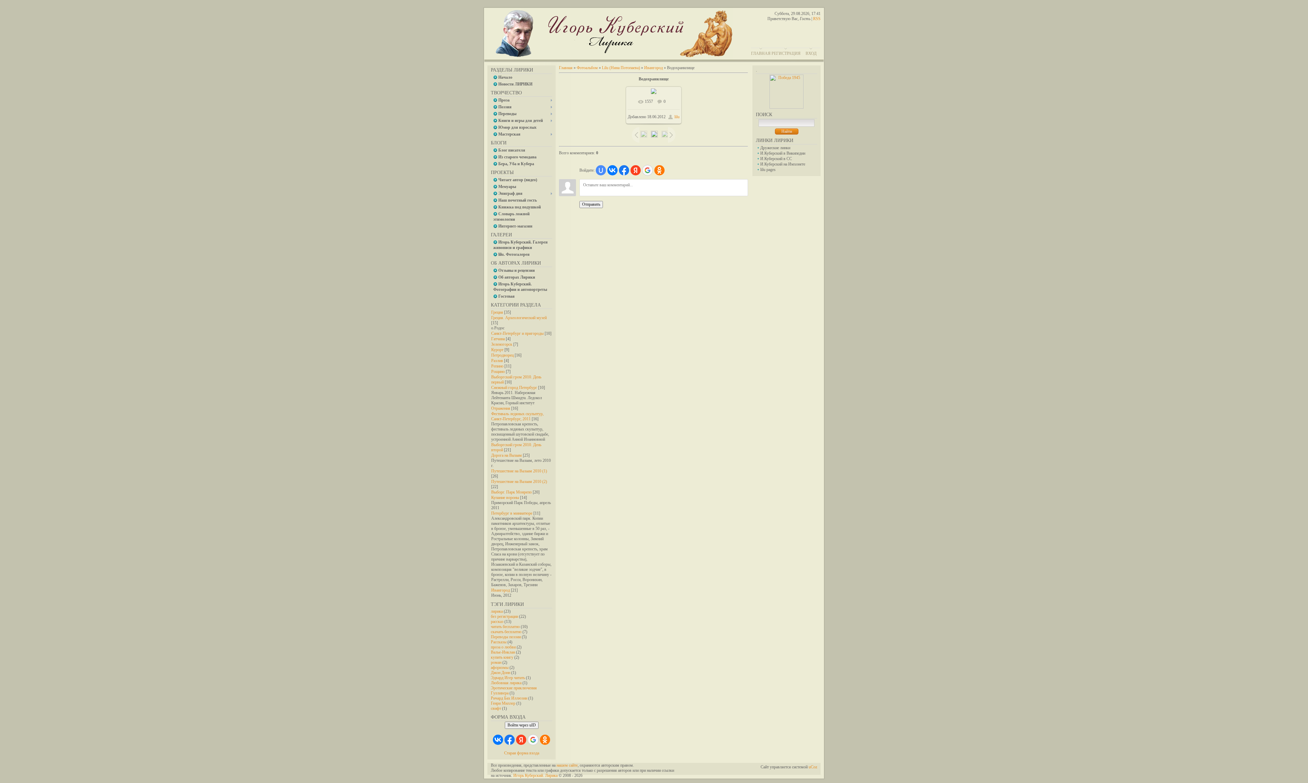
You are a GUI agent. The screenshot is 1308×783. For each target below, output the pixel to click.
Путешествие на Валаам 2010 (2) (519, 481)
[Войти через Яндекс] (521, 740)
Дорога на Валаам (506, 455)
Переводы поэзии (506, 637)
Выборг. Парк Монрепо (511, 492)
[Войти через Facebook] (509, 740)
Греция (497, 312)
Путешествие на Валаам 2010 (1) (519, 471)
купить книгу (502, 657)
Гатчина (498, 338)
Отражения (500, 408)
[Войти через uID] (601, 170)
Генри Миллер (503, 703)
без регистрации (504, 616)
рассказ (497, 621)
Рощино (498, 371)
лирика (497, 611)
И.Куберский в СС (776, 158)
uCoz (813, 767)
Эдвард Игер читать (508, 677)
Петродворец (502, 355)
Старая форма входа (521, 753)
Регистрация (786, 53)
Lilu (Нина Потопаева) (621, 67)
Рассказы (499, 642)
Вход (811, 53)
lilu (677, 116)
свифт (496, 708)
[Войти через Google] (533, 739)
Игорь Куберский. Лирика (535, 775)
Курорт (497, 349)
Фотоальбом (587, 67)
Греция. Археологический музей (519, 317)
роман (496, 662)
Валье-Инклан (503, 652)
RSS (817, 18)
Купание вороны (505, 497)
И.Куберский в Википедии (782, 153)
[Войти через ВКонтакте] (498, 740)
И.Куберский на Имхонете (782, 164)
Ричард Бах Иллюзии (509, 698)
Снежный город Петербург (514, 387)
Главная (760, 53)
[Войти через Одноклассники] (545, 740)
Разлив (497, 360)
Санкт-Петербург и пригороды (517, 333)
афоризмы (500, 667)
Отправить (591, 204)
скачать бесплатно (506, 631)
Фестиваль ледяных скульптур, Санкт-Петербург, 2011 (517, 416)
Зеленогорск (501, 344)
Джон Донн (500, 672)
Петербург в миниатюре (511, 513)
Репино (497, 366)
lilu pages (768, 169)
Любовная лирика (506, 682)
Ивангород (500, 590)
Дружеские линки (775, 147)
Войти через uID (522, 725)
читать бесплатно (505, 626)
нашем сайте (567, 765)
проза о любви (503, 647)
